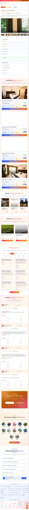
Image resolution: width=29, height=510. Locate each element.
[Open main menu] (27, 2)
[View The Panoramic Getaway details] (5, 202)
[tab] (2, 34)
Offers (14, 505)
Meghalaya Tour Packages (2, 490)
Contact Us (23, 478)
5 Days (12, 253)
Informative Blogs (14, 503)
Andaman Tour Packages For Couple (14, 499)
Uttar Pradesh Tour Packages (17, 493)
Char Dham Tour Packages (2, 497)
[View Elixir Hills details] (24, 202)
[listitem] (4, 424)
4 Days (8, 253)
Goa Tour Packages (10, 488)
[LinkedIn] (27, 503)
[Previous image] (2, 25)
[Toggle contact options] (27, 508)
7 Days (21, 253)
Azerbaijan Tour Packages (2, 493)
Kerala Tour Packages (4, 488)
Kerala (21, 325)
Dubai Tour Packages (25, 492)
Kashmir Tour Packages (18, 486)
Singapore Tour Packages (24, 495)
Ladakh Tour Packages (25, 486)
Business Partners (6, 505)
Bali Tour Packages (10, 492)
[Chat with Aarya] (27, 506)
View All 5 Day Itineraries (14, 292)
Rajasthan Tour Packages (10, 486)
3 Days (4, 253)
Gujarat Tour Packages (18, 488)
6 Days (17, 253)
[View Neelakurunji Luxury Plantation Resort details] (14, 202)
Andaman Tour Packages (4, 486)
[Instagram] (26, 503)
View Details (7, 211)
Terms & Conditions (10, 505)
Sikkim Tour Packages (25, 488)
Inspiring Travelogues (2, 505)
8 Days (25, 253)
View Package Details (7, 240)
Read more (4, 335)
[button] (26, 92)
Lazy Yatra (4, 2)
